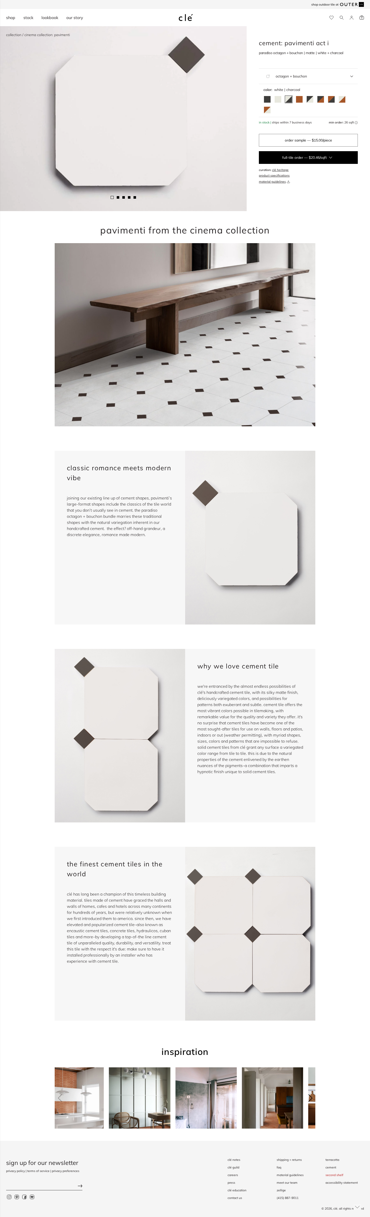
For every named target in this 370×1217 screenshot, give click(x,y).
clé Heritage (280, 170)
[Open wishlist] (331, 17)
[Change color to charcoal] (267, 99)
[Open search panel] (341, 17)
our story (74, 17)
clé (335, 1208)
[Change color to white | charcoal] (288, 99)
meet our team (287, 1182)
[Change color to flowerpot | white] (267, 110)
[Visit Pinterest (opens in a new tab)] (17, 1196)
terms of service (38, 1171)
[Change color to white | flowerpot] (342, 99)
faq (279, 1167)
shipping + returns (289, 1160)
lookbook (49, 17)
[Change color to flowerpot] (299, 99)
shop (10, 17)
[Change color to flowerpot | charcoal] (331, 99)
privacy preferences (65, 1171)
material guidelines (272, 181)
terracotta (332, 1160)
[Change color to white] (278, 99)
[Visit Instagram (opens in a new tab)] (9, 1196)
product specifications (274, 175)
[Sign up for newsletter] (44, 1186)
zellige (281, 1190)
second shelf (334, 1175)
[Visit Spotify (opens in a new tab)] (32, 1196)
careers (233, 1175)
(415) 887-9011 (288, 1198)
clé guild (233, 1167)
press (231, 1182)
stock (28, 17)
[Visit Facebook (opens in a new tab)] (24, 1196)
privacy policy (15, 1171)
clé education (237, 1190)
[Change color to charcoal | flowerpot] (320, 99)
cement (330, 1167)
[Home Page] (186, 17)
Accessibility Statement (341, 1182)
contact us (235, 1198)
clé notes (234, 1160)
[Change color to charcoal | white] (310, 99)
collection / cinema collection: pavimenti (38, 35)
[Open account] (351, 17)
